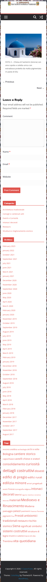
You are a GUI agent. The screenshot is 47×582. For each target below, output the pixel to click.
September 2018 (10, 379)
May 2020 (7, 297)
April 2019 (7, 349)
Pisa (12, 516)
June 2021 (7, 267)
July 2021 (7, 263)
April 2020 (7, 302)
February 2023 (9, 246)
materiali (14, 500)
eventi (5, 489)
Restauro (7, 226)
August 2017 (8, 434)
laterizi (18, 494)
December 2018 (9, 366)
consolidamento (14, 464)
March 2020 (8, 306)
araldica (13, 449)
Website (7, 176)
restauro (22, 521)
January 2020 (8, 314)
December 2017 (9, 417)
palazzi (17, 511)
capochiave (8, 458)
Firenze (11, 489)
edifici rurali (35, 477)
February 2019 (9, 357)
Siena (16, 526)
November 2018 (10, 370)
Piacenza (33, 511)
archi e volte (33, 449)
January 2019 (8, 361)
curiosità (32, 464)
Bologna (8, 454)
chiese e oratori (31, 458)
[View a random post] (41, 17)
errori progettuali (34, 483)
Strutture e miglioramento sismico (18, 231)
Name (6, 151)
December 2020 (9, 280)
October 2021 (8, 254)
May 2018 (7, 396)
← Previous (8, 81)
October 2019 (8, 323)
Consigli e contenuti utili (13, 214)
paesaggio (8, 511)
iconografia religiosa (23, 489)
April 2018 (7, 400)
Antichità (6, 449)
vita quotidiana (24, 541)
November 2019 (10, 319)
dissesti (39, 471)
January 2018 (8, 413)
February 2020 (9, 310)
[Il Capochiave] (23, 3)
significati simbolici (31, 526)
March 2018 (8, 404)
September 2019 (10, 327)
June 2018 (7, 391)
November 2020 (10, 284)
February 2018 (9, 408)
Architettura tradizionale (13, 209)
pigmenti (7, 516)
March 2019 (8, 353)
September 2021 (10, 259)
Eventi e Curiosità (10, 218)
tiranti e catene (16, 535)
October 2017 (8, 426)
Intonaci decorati (10, 222)
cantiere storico (25, 454)
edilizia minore (14, 483)
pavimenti (25, 511)
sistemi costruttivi (15, 531)
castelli (18, 458)
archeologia (22, 449)
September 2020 (10, 289)
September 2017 (10, 430)
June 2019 (7, 340)
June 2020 (7, 293)
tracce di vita (30, 536)
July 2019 (7, 336)
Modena (29, 506)
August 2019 (8, 331)
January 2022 (8, 250)
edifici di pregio (15, 477)
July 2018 (7, 387)
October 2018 (8, 374)
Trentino (8, 541)
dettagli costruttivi (18, 470)
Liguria (24, 495)
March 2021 (8, 272)
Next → (40, 88)
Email (6, 164)
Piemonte (40, 511)
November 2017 (10, 421)
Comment (8, 116)
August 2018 (8, 383)
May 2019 (7, 344)
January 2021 (8, 276)
